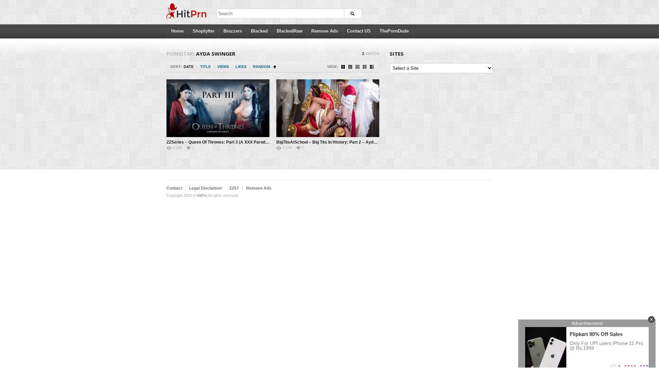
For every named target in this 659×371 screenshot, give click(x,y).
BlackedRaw (289, 31)
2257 (234, 188)
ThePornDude (394, 31)
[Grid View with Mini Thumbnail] (357, 66)
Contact (174, 188)
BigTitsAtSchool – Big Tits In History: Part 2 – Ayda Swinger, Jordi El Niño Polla (353, 142)
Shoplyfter (204, 31)
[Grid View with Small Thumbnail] (350, 66)
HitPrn (202, 195)
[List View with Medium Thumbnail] (371, 66)
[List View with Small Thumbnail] (364, 66)
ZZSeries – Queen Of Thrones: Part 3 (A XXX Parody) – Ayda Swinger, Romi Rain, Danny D (254, 142)
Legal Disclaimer (205, 188)
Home (177, 31)
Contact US (359, 31)
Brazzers (232, 31)
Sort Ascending (275, 66)
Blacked (259, 31)
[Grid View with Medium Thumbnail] (343, 66)
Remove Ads (324, 31)
